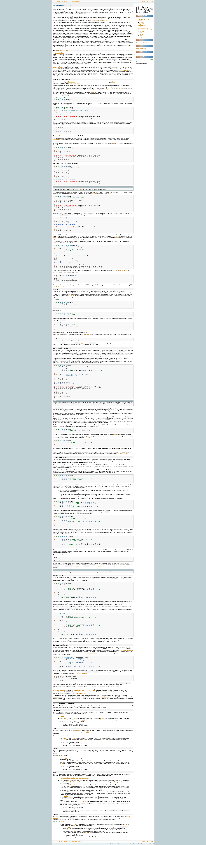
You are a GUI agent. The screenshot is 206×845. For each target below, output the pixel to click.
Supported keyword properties (145, 29)
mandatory (142, 31)
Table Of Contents (142, 15)
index (152, 1)
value (141, 35)
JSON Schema (103, 20)
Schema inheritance (143, 28)
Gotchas (142, 22)
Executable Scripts (141, 48)
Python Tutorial (76, 83)
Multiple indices (143, 26)
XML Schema (94, 20)
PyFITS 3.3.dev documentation (60, 1)
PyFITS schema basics (143, 21)
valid (141, 32)
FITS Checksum (105, 697)
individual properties (123, 453)
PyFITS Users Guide (75, 1)
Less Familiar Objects (141, 42)
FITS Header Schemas (142, 18)
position (141, 34)
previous (143, 1)
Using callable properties (144, 24)
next (148, 1)
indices (141, 37)
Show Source (139, 54)
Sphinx (150, 843)
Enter (144, 19)
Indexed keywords (142, 25)
